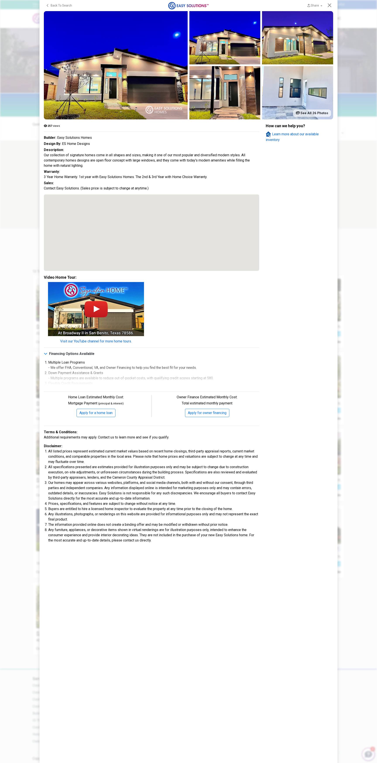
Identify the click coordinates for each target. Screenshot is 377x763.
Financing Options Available (71, 354)
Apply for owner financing (207, 413)
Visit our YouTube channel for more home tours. (96, 341)
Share (315, 5)
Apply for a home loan (96, 413)
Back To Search (60, 5)
